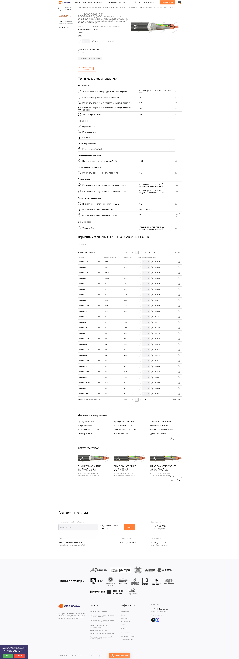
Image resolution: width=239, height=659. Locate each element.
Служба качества (127, 639)
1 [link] (136, 252)
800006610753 (84, 273)
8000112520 (83, 366)
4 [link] (149, 252)
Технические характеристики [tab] (65, 16)
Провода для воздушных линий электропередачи (101, 638)
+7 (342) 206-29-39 (159, 609)
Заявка (146, 2)
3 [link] (145, 252)
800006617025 (84, 394)
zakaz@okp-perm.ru (159, 545)
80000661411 (83, 317)
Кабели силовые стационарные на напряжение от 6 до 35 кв (102, 621)
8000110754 (83, 278)
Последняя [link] (176, 252)
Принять (8, 656)
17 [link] (163, 252)
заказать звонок (167, 2)
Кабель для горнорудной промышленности (98, 626)
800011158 (82, 300)
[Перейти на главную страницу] (65, 3)
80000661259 (84, 306)
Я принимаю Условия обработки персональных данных (111, 527)
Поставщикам (111, 2)
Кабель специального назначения (102, 633)
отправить (129, 527)
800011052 (82, 267)
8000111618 (83, 355)
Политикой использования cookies (15, 650)
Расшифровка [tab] (64, 27)
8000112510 (83, 311)
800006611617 (84, 350)
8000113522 (83, 377)
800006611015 (84, 339)
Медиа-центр (98, 2)
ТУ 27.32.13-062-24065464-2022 (90, 58)
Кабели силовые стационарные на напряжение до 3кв (102, 616)
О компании (86, 2)
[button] (172, 438)
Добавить (109, 41)
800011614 (82, 333)
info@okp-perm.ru (159, 611)
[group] (156, 27)
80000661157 (83, 295)
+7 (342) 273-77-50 (159, 542)
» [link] (168, 252)
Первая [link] (125, 252)
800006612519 (84, 361)
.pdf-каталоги (125, 633)
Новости (124, 628)
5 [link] (154, 252)
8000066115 (83, 284)
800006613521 (84, 372)
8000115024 (83, 388)
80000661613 (83, 328)
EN (139, 2)
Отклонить (19, 656)
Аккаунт (153, 2)
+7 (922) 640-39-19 (128, 542)
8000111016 (83, 344)
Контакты (122, 2)
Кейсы (123, 615)
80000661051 (83, 262)
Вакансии (124, 618)
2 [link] (140, 252)
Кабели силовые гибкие (98, 612)
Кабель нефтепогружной (98, 630)
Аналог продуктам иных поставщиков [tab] (66, 22)
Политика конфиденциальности (100, 656)
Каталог (77, 2)
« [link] (132, 252)
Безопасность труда (128, 636)
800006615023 (84, 383)
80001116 (82, 289)
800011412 (82, 322)
